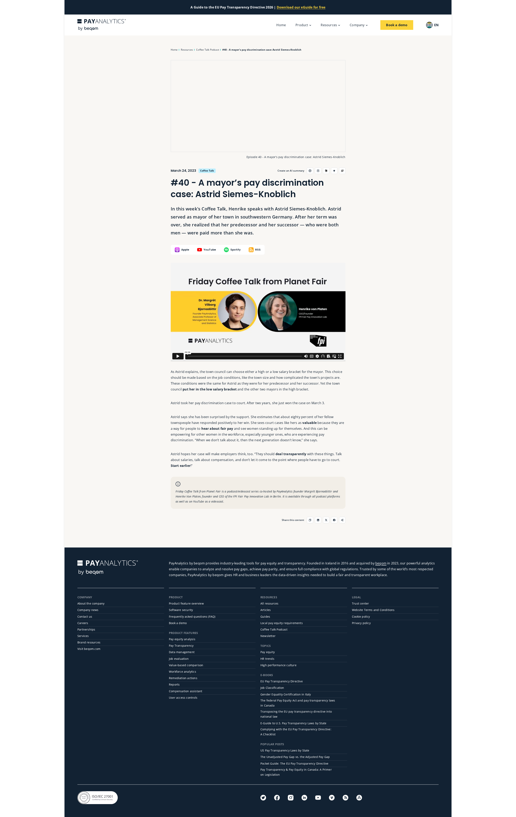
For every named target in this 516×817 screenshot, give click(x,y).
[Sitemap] (359, 797)
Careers (82, 623)
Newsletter (268, 636)
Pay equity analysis (182, 639)
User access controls (183, 697)
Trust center (360, 603)
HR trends (267, 659)
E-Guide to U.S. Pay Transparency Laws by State (293, 723)
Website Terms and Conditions (373, 610)
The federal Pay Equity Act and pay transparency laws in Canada (297, 702)
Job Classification (272, 688)
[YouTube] (318, 797)
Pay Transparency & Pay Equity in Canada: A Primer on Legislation (296, 772)
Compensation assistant (185, 691)
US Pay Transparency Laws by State (284, 750)
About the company (90, 603)
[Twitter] (263, 797)
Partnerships (86, 629)
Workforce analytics (182, 671)
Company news (87, 610)
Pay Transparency (181, 645)
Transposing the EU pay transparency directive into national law (296, 714)
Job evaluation (179, 659)
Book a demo (178, 623)
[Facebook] (277, 797)
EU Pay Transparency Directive (281, 681)
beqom (380, 563)
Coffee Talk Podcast (273, 629)
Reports (174, 684)
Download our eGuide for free (301, 7)
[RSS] (345, 797)
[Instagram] (290, 797)
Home (281, 25)
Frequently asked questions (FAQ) (192, 616)
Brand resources (88, 642)
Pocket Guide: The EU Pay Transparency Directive (294, 763)
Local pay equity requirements (281, 623)
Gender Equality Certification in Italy (285, 694)
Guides (265, 616)
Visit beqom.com (88, 649)
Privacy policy (361, 623)
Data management (182, 652)
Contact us (84, 616)
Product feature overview (186, 603)
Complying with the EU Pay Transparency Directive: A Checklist (295, 731)
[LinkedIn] (304, 797)
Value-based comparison (186, 665)
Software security (181, 610)
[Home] (101, 25)
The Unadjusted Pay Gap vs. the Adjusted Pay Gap (295, 757)
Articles (265, 610)
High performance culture (278, 665)
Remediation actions (183, 678)
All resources (269, 603)
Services (83, 636)
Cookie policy (361, 616)
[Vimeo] (332, 797)
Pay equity (267, 652)
